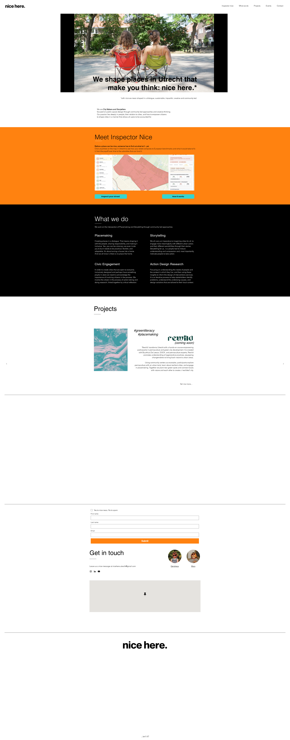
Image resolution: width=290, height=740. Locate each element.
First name (94, 514)
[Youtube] (99, 571)
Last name (94, 522)
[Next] (283, 364)
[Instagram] (90, 571)
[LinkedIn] (95, 571)
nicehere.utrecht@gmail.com (124, 566)
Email (93, 531)
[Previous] (6, 364)
